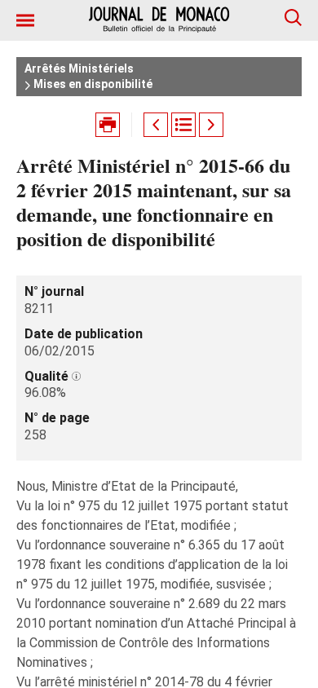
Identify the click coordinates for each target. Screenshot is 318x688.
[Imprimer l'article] (107, 124)
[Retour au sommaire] (183, 124)
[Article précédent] (156, 124)
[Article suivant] (211, 124)
